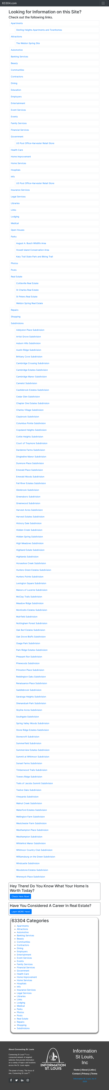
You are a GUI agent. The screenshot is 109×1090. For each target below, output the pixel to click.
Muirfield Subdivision (26, 616)
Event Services (18, 110)
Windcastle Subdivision (27, 863)
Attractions (16, 36)
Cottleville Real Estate (27, 283)
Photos (14, 263)
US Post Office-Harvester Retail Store (35, 143)
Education (16, 90)
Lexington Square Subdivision (31, 583)
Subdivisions (17, 323)
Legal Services (18, 196)
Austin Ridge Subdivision (28, 350)
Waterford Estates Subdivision (31, 810)
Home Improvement (21, 156)
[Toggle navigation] (103, 3)
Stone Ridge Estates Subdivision (32, 730)
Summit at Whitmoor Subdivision (32, 756)
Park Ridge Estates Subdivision (31, 650)
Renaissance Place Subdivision (31, 683)
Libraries (15, 203)
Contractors (17, 76)
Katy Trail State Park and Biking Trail (34, 256)
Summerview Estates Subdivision (32, 750)
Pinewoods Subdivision (27, 663)
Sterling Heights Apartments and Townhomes (39, 30)
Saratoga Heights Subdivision (31, 696)
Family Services (19, 123)
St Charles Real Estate (27, 290)
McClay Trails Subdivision (29, 596)
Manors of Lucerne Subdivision (31, 590)
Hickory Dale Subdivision (28, 523)
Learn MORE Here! (21, 911)
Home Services (18, 163)
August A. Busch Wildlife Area (31, 243)
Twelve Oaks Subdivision (28, 790)
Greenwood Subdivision (28, 503)
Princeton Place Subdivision (30, 670)
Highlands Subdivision (27, 556)
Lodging (15, 216)
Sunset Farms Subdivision (29, 763)
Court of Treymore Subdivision (31, 443)
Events (14, 116)
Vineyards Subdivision (27, 796)
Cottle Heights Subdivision (29, 436)
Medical (15, 223)
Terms (94, 1074)
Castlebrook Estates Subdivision (32, 390)
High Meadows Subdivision (29, 543)
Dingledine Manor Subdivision (31, 456)
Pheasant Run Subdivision (29, 656)
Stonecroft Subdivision (27, 736)
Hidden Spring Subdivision (29, 536)
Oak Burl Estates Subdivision (30, 630)
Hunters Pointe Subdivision (29, 576)
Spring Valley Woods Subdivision (32, 723)
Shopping (15, 316)
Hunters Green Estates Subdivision (33, 570)
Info (13, 176)
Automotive (17, 50)
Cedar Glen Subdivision (28, 396)
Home (77, 1070)
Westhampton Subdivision (29, 836)
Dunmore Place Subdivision (30, 463)
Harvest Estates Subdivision (30, 516)
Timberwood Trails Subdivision (31, 770)
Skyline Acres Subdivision (29, 710)
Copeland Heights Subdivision (31, 430)
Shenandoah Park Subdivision (31, 703)
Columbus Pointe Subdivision (31, 423)
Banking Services (19, 56)
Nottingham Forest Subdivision (31, 623)
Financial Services (20, 130)
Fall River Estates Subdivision (31, 483)
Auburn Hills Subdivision (28, 343)
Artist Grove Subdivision (28, 336)
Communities (17, 70)
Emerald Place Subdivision (29, 470)
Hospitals (15, 170)
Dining (14, 83)
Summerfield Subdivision (28, 743)
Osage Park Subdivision (28, 643)
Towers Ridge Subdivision (29, 776)
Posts (13, 270)
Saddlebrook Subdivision (28, 690)
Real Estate (16, 276)
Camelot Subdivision (26, 383)
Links (13, 210)
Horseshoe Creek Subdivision (31, 563)
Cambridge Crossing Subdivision (32, 363)
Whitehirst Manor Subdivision (31, 843)
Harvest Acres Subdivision (29, 510)
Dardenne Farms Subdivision (30, 450)
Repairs (14, 310)
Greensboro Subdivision (28, 496)
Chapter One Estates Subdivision (32, 403)
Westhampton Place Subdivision (32, 830)
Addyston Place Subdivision (30, 330)
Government (17, 136)
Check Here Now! (20, 896)
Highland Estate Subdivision (30, 550)
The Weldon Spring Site (28, 43)
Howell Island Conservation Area (32, 250)
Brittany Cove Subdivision (29, 356)
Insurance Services (20, 190)
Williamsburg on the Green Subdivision (35, 856)
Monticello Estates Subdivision (31, 610)
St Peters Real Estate (26, 296)
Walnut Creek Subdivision (29, 803)
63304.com (9, 3)
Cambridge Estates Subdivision (32, 370)
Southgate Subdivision (27, 716)
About (84, 1070)
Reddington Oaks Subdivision (31, 676)
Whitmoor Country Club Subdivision (34, 850)
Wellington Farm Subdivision (30, 816)
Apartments (17, 23)
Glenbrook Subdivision (27, 490)
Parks (13, 236)
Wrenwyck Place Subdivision (30, 876)
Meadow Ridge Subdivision (29, 603)
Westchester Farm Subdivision (31, 823)
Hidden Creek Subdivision (29, 530)
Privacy (85, 1074)
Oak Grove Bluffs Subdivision (31, 636)
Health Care (17, 150)
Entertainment (18, 103)
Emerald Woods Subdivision (30, 476)
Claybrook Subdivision (27, 416)
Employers (16, 96)
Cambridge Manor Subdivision (31, 376)
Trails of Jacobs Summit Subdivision (34, 783)
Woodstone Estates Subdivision (32, 870)
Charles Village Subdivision (29, 410)
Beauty (14, 63)
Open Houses (17, 230)
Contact (76, 1074)
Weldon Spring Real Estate (29, 303)
